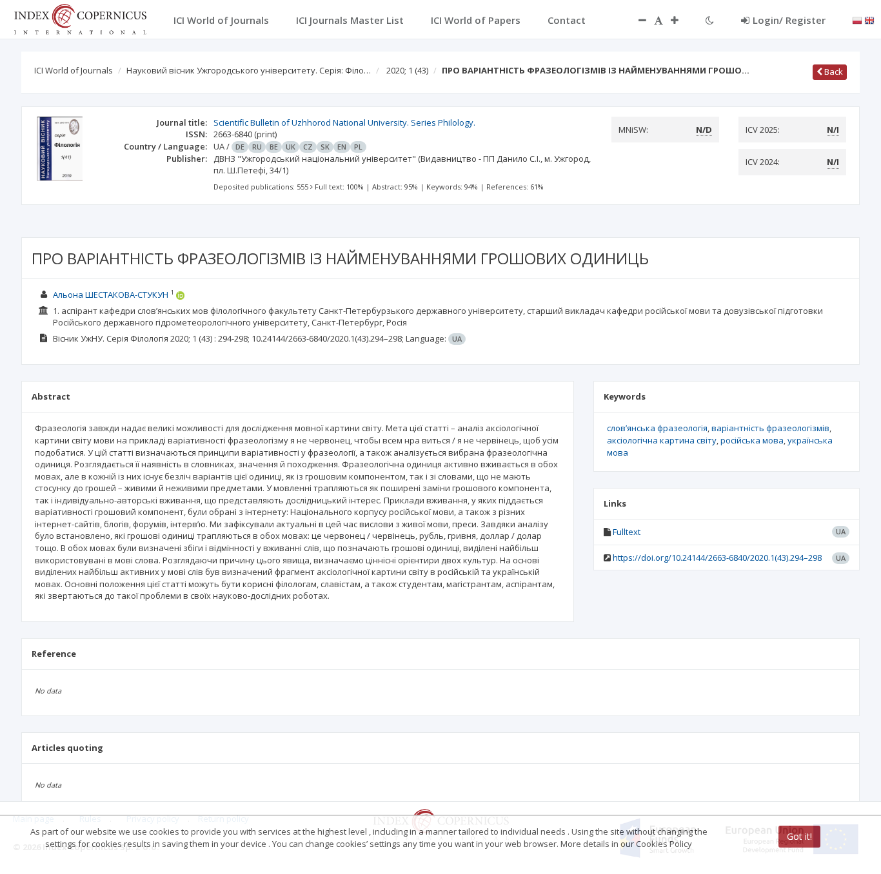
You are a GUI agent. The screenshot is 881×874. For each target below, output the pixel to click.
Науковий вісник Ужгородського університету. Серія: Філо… (248, 70)
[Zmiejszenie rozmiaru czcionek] (636, 20)
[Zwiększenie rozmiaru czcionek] (681, 20)
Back (832, 71)
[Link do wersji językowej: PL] (857, 19)
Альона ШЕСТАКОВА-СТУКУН (110, 294)
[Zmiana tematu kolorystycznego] (710, 20)
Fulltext (626, 532)
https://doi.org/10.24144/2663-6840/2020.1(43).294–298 (717, 557)
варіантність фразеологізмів (770, 428)
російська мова (752, 440)
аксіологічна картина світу (662, 440)
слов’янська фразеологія (657, 428)
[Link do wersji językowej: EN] (869, 19)
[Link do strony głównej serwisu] (80, 18)
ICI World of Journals (73, 70)
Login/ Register (789, 20)
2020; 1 (407, 70)
